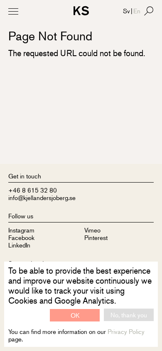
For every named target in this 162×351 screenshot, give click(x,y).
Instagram (21, 230)
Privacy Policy (126, 331)
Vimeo (92, 230)
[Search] (149, 11)
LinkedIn (19, 245)
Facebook (21, 237)
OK (75, 315)
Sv (126, 11)
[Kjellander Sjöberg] (81, 12)
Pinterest (96, 237)
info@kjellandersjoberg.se (42, 197)
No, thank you (128, 315)
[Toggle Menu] (13, 11)
